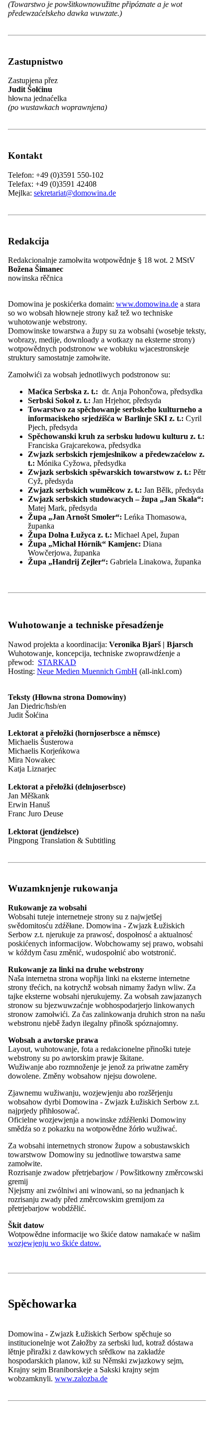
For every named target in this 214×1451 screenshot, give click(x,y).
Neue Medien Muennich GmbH (87, 671)
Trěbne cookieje (63, 866)
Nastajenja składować (153, 893)
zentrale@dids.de (61, 1324)
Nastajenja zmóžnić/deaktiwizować (62, 893)
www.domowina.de (147, 304)
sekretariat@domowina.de (75, 193)
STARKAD (57, 662)
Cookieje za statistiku (71, 876)
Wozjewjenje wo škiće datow (54, 904)
